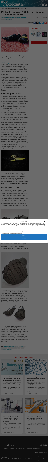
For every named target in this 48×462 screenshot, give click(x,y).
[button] (45, 221)
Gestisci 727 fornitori (5, 233)
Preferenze (24, 238)
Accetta (24, 235)
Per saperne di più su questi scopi (16, 233)
